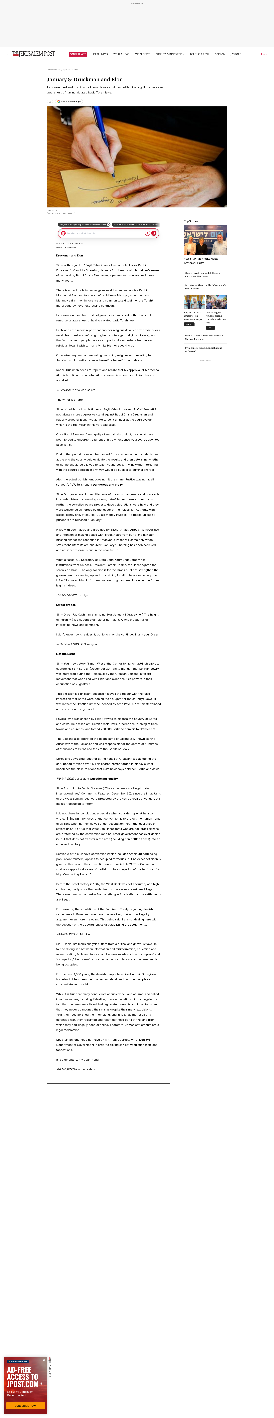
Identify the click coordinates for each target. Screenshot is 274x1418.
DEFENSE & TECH (199, 54)
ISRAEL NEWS (100, 54)
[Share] (50, 101)
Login (264, 54)
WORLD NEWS (121, 54)
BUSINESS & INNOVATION (170, 54)
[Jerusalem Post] (32, 54)
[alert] (25, 1385)
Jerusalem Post (53, 70)
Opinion (66, 70)
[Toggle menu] (6, 54)
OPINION (220, 54)
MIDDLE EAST (142, 54)
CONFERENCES (78, 54)
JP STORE (236, 54)
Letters (75, 70)
